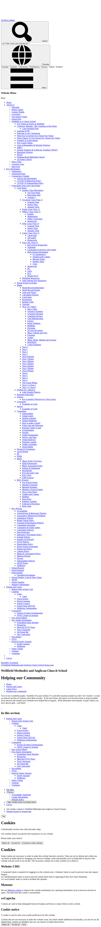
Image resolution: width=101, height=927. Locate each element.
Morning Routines (29, 487)
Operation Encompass (26, 575)
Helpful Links (28, 302)
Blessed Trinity (39, 259)
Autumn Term (33, 202)
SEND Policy (22, 563)
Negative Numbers (35, 311)
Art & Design (22, 451)
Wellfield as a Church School (24, 121)
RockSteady (27, 470)
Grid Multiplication (35, 318)
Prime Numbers (33, 323)
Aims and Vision (29, 292)
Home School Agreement (27, 546)
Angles (30, 337)
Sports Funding (18, 582)
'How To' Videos (29, 307)
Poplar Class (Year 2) (31, 209)
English (30, 214)
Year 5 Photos (28, 368)
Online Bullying (29, 440)
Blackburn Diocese (25, 152)
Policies (10, 792)
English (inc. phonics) (26, 390)
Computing (21, 411)
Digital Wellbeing (29, 421)
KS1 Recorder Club (30, 473)
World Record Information (33, 288)
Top (3, 816)
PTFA (14, 639)
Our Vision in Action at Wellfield (30, 124)
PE (28, 269)
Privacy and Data (29, 437)
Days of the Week (29, 492)
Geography (21, 402)
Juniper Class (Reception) (32, 190)
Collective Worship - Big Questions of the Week (37, 126)
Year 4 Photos (28, 366)
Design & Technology (26, 449)
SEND (14, 580)
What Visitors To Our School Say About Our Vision (38, 138)
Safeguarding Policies (26, 561)
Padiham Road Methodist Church (31, 157)
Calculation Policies (30, 295)
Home (8, 102)
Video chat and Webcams (32, 425)
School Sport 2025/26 (26, 606)
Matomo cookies (14, 890)
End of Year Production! (37, 245)
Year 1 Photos (28, 359)
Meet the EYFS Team (26, 627)
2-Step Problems (34, 345)
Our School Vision (19, 117)
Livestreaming (28, 430)
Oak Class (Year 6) (30, 242)
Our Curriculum (23, 634)
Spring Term (32, 204)
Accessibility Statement (21, 795)
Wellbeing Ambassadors (27, 608)
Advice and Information (27, 178)
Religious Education (25, 394)
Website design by (18, 811)
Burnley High (38, 261)
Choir (24, 596)
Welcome (15, 107)
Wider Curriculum (34, 219)
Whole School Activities (27, 283)
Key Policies (17, 508)
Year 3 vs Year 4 (29, 385)
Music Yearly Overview (32, 461)
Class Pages (22, 188)
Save (24, 925)
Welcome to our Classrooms (28, 133)
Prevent (20, 558)
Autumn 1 (31, 197)
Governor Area (18, 164)
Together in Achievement (27, 140)
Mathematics (32, 216)
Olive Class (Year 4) (30, 223)
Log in (9, 658)
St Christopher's (39, 254)
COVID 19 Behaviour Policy (29, 181)
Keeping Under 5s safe (31, 428)
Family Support (23, 644)
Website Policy (18, 799)
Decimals (31, 328)
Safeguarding (27, 413)
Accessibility (22, 511)
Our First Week (33, 193)
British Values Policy (25, 520)
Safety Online (17, 649)
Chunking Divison (35, 316)
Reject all (5, 843)
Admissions (16, 171)
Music (19, 459)
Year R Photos (28, 356)
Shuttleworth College (41, 257)
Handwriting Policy (25, 544)
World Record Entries (31, 290)
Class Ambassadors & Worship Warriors (33, 145)
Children (15, 592)
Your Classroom (23, 630)
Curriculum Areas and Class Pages (26, 185)
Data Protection (23, 532)
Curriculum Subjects (25, 530)
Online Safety (28, 416)
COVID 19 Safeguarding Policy (30, 183)
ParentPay (5, 663)
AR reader (31, 238)
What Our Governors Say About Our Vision (35, 136)
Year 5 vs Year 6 (29, 387)
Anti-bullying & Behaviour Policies (31, 513)
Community (16, 611)
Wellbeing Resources (31, 278)
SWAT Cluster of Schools (27, 615)
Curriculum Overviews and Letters (41, 250)
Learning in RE (23, 131)
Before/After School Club (22, 589)
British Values (17, 109)
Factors (30, 321)
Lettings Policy (23, 551)
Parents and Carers (14, 587)
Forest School (22, 599)
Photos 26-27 (32, 276)
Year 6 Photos (28, 371)
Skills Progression (29, 463)
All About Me (22, 632)
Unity (35, 264)
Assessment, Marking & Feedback (31, 516)
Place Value (32, 309)
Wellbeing (21, 565)
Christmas (16, 653)
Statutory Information (20, 584)
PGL (29, 273)
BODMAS (32, 342)
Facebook (14, 663)
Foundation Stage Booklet (28, 622)
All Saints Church (24, 159)
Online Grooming (29, 444)
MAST (20, 155)
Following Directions (31, 504)
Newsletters (16, 637)
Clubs (19, 594)
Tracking (25, 304)
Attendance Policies (25, 518)
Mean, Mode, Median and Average (41, 340)
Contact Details (18, 112)
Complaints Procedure (26, 525)
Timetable (31, 247)
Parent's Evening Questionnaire (30, 613)
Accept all (15, 843)
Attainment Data (18, 174)
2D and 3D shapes (35, 330)
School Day (16, 119)
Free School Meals (19, 618)
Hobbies (25, 497)
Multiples (31, 326)
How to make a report (31, 423)
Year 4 (24, 352)
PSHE (19, 456)
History (20, 406)
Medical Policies (24, 556)
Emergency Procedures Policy (29, 535)
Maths (19, 285)
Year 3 (24, 354)
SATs (29, 271)
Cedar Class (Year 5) (30, 233)
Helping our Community (16, 691)
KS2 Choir (26, 475)
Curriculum (32, 235)
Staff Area (16, 166)
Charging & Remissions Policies (30, 523)
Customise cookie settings (32, 843)
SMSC (19, 147)
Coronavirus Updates (20, 176)
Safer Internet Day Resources (34, 280)
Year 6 (24, 347)
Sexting (25, 432)
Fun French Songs (29, 482)
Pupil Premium (18, 570)
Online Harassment (30, 435)
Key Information (13, 169)
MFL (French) (23, 480)
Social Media (27, 447)
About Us (10, 105)
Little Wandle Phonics (31, 392)
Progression (27, 299)
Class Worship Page (30, 128)
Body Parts (26, 506)
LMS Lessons (28, 478)
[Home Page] (27, 665)
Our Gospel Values (25, 143)
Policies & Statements (31, 468)
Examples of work (29, 404)
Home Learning (23, 601)
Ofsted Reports (18, 568)
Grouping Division (35, 314)
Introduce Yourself (29, 485)
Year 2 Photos (28, 361)
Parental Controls (29, 442)
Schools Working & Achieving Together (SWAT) (37, 150)
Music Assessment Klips (32, 466)
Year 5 (24, 349)
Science (20, 397)
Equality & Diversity (25, 539)
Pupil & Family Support (21, 641)
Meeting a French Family (32, 489)
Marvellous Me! (34, 195)
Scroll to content (8, 20)
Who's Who (16, 162)
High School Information (37, 252)
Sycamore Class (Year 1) (32, 200)
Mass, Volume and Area (37, 333)
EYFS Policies (23, 542)
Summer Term (33, 207)
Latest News (11, 689)
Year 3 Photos (28, 364)
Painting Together (29, 501)
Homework (32, 221)
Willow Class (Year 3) (31, 212)
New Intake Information (22, 620)
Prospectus (21, 625)
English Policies (23, 537)
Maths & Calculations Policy (29, 554)
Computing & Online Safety (28, 527)
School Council (23, 603)
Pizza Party (26, 499)
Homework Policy (24, 549)
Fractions (31, 335)
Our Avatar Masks (29, 383)
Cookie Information (20, 797)
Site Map (10, 789)
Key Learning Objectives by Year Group (39, 399)
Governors (16, 114)
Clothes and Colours (30, 494)
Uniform (15, 651)
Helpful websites (29, 418)
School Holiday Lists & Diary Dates (27, 577)
